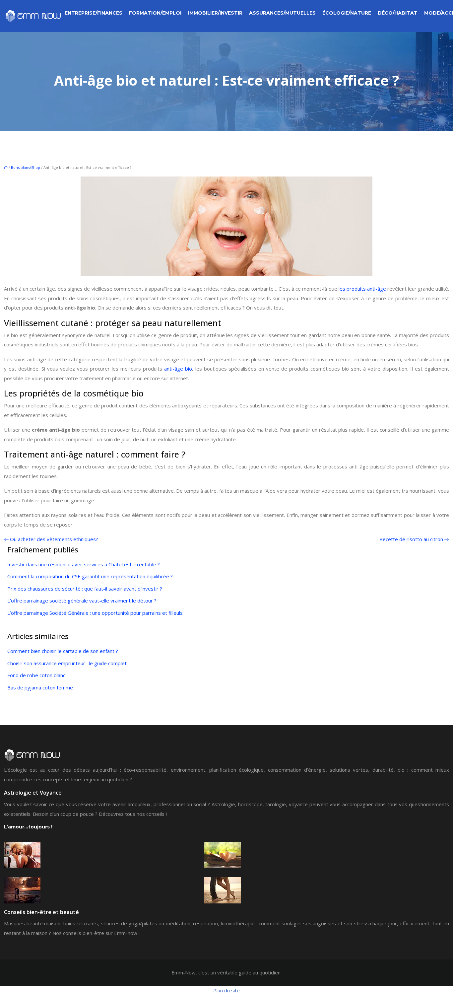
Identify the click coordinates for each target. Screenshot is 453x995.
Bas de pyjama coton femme (40, 687)
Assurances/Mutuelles (282, 13)
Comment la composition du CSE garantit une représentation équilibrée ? (90, 576)
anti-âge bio (178, 368)
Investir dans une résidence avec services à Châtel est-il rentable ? (83, 564)
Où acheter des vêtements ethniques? (54, 539)
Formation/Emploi (155, 13)
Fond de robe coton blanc (36, 675)
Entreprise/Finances (93, 13)
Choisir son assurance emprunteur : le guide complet (67, 663)
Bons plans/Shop (25, 167)
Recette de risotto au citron (411, 539)
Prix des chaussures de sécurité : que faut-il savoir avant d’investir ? (84, 588)
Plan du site (226, 990)
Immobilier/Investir (215, 13)
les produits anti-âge (362, 288)
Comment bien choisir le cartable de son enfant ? (62, 651)
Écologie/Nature (346, 13)
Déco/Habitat (398, 13)
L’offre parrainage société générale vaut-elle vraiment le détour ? (82, 600)
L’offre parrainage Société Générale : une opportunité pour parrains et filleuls (95, 612)
